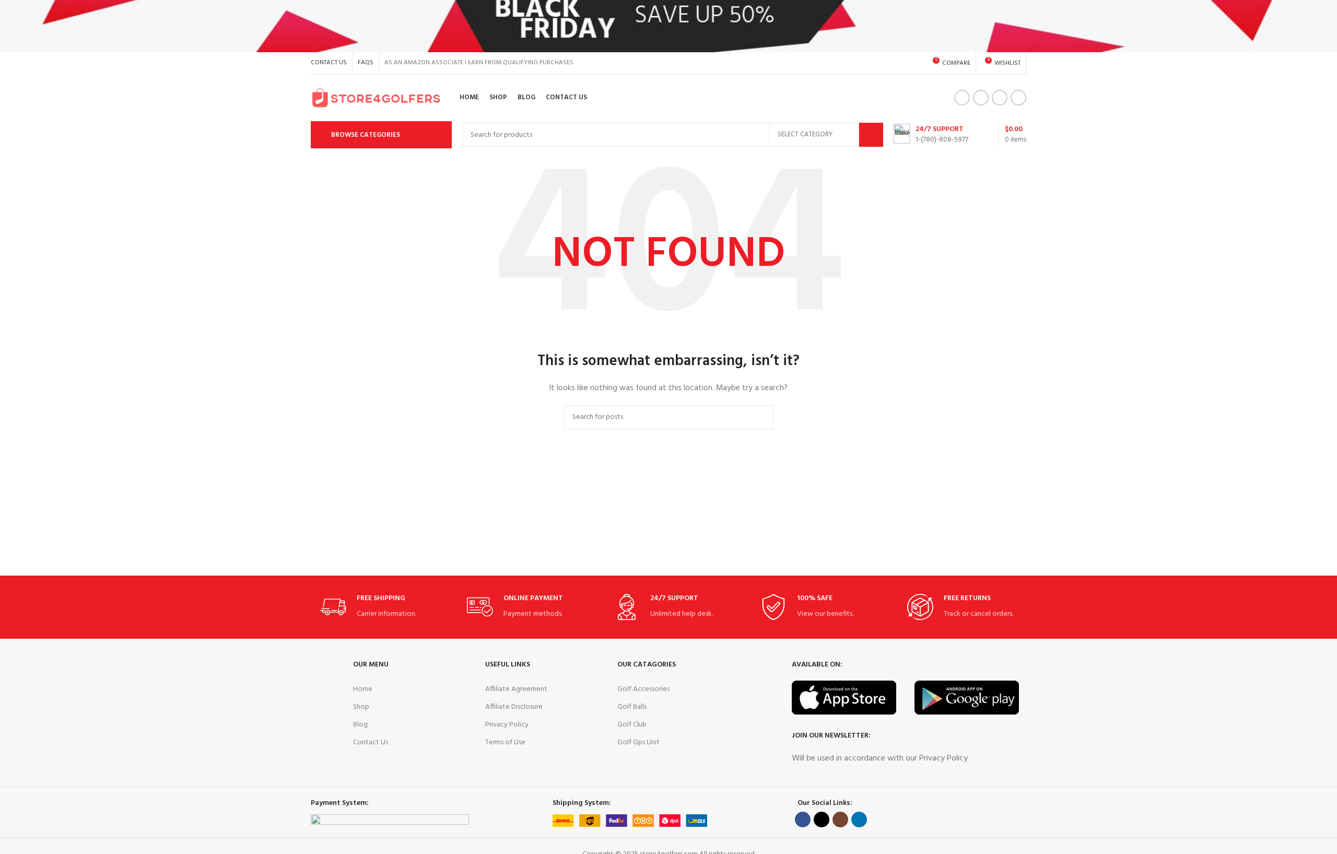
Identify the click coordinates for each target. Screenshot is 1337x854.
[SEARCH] (871, 135)
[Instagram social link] (999, 98)
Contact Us (370, 742)
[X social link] (981, 98)
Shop (361, 707)
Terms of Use (505, 742)
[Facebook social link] (962, 98)
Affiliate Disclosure (514, 707)
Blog (360, 725)
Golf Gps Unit (638, 742)
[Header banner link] (653, 26)
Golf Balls (632, 707)
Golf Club (632, 725)
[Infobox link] (931, 135)
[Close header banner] (1324, 26)
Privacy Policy (507, 725)
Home (362, 689)
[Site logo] (376, 98)
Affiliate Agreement (516, 689)
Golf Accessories (643, 689)
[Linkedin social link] (1018, 98)
